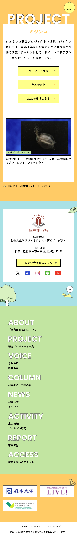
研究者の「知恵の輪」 (21, 385)
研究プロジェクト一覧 (21, 346)
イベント (13, 406)
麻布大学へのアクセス (21, 462)
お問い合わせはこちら (38, 263)
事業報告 (13, 445)
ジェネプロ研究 (17, 428)
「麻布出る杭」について (22, 329)
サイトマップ (53, 526)
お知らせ (13, 402)
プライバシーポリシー (32, 526)
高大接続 (13, 423)
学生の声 (13, 363)
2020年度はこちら (38, 98)
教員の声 (13, 368)
